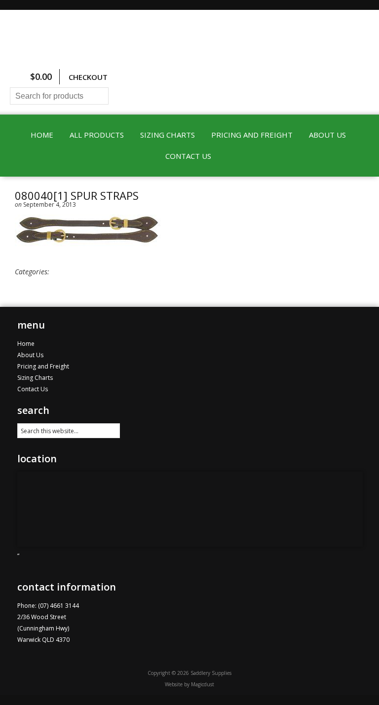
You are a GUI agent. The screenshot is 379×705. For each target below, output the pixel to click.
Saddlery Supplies (189, 38)
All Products (97, 135)
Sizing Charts (167, 135)
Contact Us (188, 156)
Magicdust (202, 684)
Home (42, 135)
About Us (327, 135)
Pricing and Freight (252, 135)
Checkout (88, 77)
